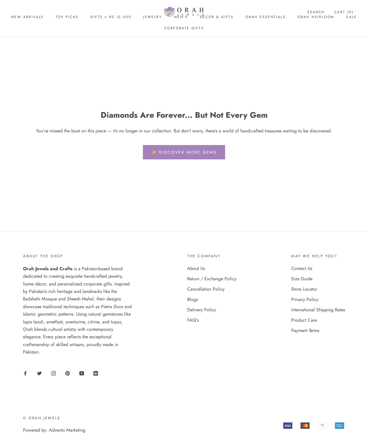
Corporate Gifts (184, 28)
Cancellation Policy (206, 289)
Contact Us (301, 268)
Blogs (192, 299)
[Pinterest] (67, 373)
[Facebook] (25, 373)
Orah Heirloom (316, 17)
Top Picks (67, 17)
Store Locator (304, 289)
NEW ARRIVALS (27, 17)
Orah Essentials (265, 17)
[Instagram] (53, 373)
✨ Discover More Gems (184, 152)
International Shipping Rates (318, 309)
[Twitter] (39, 373)
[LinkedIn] (95, 373)
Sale (351, 17)
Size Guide (302, 278)
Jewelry (152, 17)
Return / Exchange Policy (211, 278)
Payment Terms (305, 330)
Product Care (304, 320)
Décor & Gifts (216, 17)
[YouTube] (81, 373)
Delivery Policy (201, 309)
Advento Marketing (67, 430)
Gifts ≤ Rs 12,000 (110, 17)
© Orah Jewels (41, 418)
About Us (196, 268)
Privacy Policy (304, 299)
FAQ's (193, 320)
